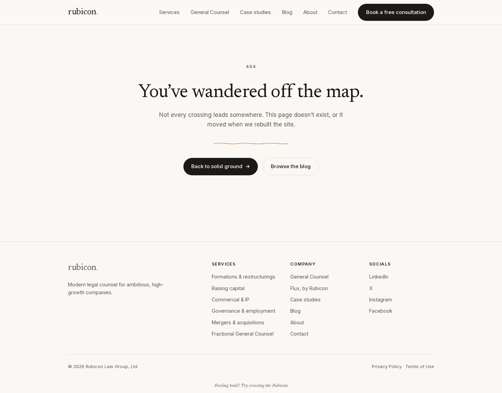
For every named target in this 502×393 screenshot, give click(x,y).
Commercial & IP (230, 299)
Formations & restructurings (243, 277)
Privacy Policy (387, 366)
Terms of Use (419, 366)
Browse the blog (291, 166)
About (310, 12)
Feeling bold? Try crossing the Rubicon (251, 385)
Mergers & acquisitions (238, 322)
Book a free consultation (396, 12)
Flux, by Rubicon (309, 288)
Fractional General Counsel (243, 334)
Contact (337, 12)
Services (169, 12)
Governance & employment (243, 311)
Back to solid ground (220, 166)
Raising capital (228, 288)
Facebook (380, 311)
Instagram (380, 299)
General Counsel (210, 12)
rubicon (83, 12)
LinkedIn (378, 277)
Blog (287, 12)
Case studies (255, 12)
